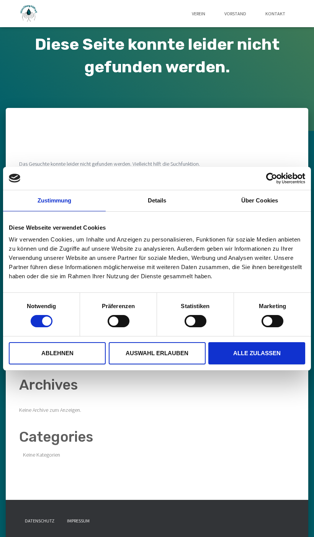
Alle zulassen (257, 353)
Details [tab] (157, 200)
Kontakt (275, 13)
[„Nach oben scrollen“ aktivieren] (299, 521)
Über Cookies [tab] (259, 200)
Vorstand (235, 13)
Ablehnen (57, 353)
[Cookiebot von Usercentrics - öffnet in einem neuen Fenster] (271, 178)
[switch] (118, 321)
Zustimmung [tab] (55, 200)
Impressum (78, 521)
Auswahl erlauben (157, 353)
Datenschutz (39, 521)
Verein (198, 13)
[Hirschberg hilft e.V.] (29, 13)
